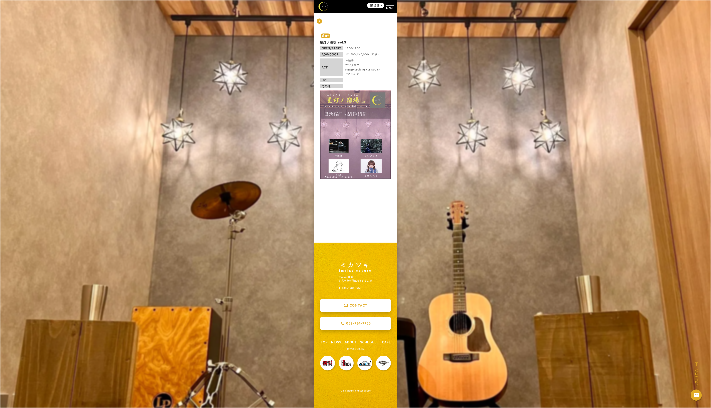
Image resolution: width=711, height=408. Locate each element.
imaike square (355, 270)
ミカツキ (355, 264)
